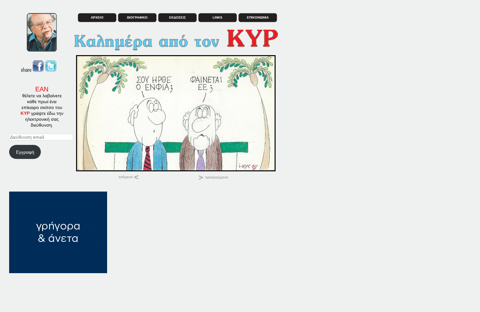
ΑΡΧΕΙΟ (97, 17)
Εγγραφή (25, 152)
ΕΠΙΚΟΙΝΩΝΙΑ (258, 17)
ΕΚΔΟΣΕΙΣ (177, 17)
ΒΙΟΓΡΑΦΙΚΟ (137, 17)
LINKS (217, 17)
